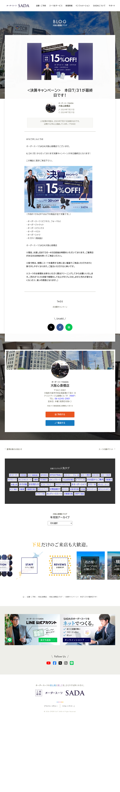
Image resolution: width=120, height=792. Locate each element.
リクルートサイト (67, 706)
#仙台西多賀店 (68, 479)
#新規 (21, 489)
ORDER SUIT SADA (56, 711)
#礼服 (83, 489)
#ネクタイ (95, 475)
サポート (112, 5)
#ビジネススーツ (25, 479)
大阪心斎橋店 (60, 384)
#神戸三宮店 (79, 494)
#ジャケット (91, 489)
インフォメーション (83, 5)
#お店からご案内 (95, 479)
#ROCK (44, 475)
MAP (72, 396)
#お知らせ (34, 484)
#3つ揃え (13, 489)
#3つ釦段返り (33, 475)
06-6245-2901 (62, 398)
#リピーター (13, 475)
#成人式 (14, 484)
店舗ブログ (54, 468)
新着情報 (69, 5)
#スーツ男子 (85, 475)
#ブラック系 (40, 494)
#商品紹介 (55, 489)
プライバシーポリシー (51, 706)
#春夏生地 (68, 494)
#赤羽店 (23, 475)
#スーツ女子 (106, 475)
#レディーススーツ (54, 494)
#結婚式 (108, 479)
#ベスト (65, 489)
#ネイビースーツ (103, 484)
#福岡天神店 (31, 489)
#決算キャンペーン (60, 307)
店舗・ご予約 (41, 5)
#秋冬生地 (74, 489)
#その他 (23, 484)
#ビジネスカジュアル (63, 484)
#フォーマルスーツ (47, 484)
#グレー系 (92, 484)
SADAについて (99, 5)
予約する (60, 414)
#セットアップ (43, 489)
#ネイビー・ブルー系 (71, 475)
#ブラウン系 (80, 479)
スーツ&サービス (55, 5)
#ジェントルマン (104, 489)
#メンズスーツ (55, 479)
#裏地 (36, 479)
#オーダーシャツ (79, 484)
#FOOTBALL (56, 475)
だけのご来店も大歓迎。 (60, 544)
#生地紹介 (43, 479)
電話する (61, 423)
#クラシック (12, 479)
